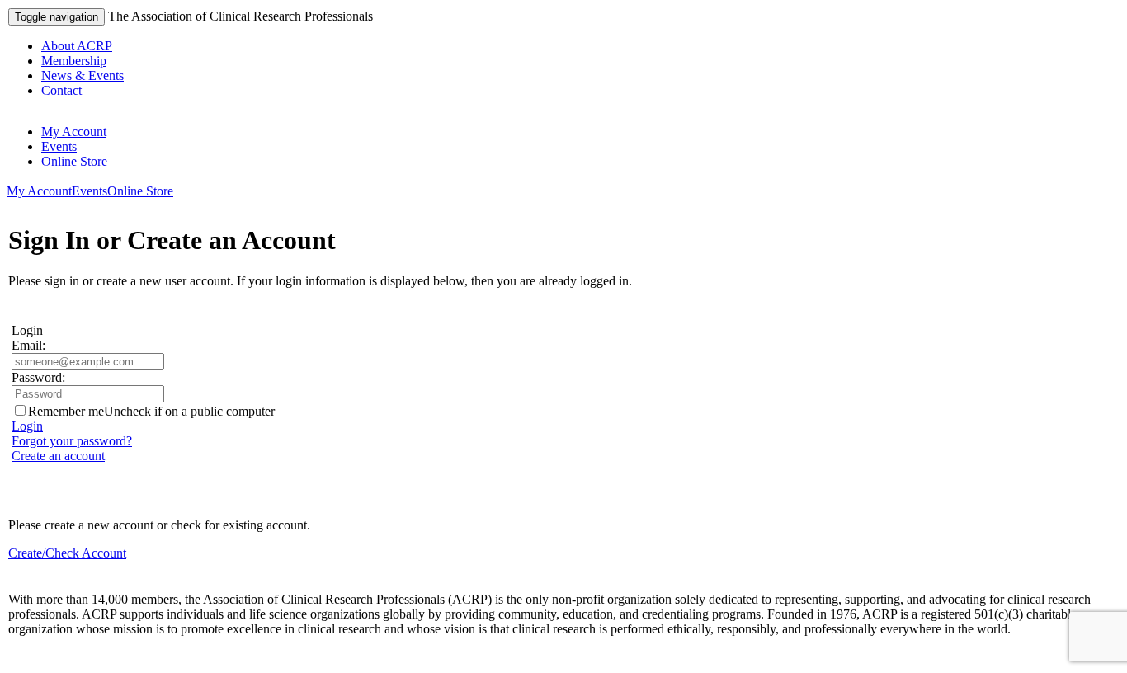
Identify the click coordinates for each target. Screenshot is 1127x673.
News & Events (82, 75)
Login (27, 426)
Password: (38, 377)
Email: (28, 345)
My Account (73, 132)
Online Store (74, 161)
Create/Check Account (67, 553)
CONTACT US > (57, 657)
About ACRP (76, 46)
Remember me (66, 411)
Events (59, 146)
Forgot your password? (72, 441)
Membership (73, 61)
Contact (61, 90)
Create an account (58, 456)
